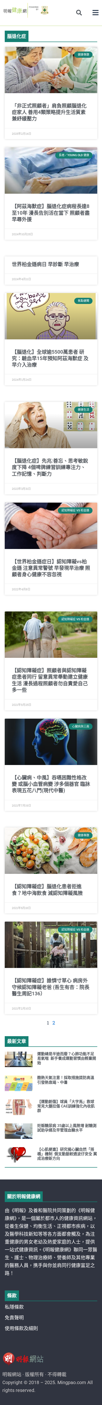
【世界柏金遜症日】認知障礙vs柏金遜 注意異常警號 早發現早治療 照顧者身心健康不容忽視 (51, 568)
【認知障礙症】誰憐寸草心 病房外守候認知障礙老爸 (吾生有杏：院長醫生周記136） (50, 987)
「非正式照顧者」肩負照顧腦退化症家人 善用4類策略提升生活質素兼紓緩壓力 (49, 112)
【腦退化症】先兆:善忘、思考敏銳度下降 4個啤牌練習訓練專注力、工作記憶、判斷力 (50, 467)
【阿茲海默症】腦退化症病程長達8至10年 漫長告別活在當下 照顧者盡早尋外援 (51, 212)
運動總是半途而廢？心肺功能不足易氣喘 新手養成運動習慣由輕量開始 (66, 1058)
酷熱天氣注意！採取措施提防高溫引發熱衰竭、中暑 (65, 1079)
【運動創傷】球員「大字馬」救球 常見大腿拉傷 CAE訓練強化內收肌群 (66, 1106)
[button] (95, 13)
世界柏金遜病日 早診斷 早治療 (45, 264)
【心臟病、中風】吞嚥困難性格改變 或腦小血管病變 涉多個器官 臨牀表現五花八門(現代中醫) (51, 784)
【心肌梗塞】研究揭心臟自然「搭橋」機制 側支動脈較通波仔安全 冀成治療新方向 (67, 1154)
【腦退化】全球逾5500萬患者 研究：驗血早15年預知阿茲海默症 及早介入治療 (50, 358)
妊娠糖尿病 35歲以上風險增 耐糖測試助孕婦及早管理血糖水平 (67, 1127)
